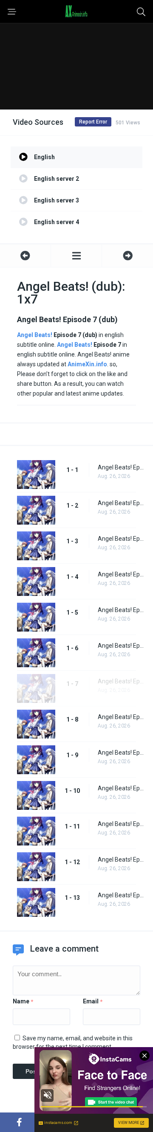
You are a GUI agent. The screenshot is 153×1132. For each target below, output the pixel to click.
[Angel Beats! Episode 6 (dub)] (25, 255)
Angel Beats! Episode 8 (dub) (121, 716)
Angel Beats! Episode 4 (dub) (121, 574)
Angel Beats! (34, 334)
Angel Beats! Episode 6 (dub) (121, 645)
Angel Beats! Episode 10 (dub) (121, 788)
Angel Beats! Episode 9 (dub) (121, 752)
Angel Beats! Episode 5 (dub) (121, 610)
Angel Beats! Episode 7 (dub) (121, 681)
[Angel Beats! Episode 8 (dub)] (127, 255)
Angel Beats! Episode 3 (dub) (121, 538)
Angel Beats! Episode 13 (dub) (121, 895)
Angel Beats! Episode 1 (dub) (121, 467)
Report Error (93, 122)
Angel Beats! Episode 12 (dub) (121, 859)
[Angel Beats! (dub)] (76, 255)
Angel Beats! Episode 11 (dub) (121, 823)
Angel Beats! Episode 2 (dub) (121, 503)
